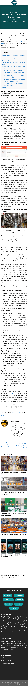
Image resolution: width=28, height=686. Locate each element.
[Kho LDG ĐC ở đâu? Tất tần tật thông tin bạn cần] (14, 463)
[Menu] (2, 3)
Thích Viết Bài (21, 21)
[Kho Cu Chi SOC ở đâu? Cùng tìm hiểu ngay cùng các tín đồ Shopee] (14, 567)
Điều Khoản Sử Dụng (9, 660)
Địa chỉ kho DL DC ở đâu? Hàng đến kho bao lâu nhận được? (21, 446)
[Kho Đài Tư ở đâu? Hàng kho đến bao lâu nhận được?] (14, 484)
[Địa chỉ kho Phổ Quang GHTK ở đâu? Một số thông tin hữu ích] (14, 505)
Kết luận (4, 87)
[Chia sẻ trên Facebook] (9, 407)
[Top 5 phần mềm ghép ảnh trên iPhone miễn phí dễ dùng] (14, 546)
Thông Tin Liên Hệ (8, 666)
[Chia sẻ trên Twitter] (12, 407)
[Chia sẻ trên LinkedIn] (21, 407)
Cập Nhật (16, 12)
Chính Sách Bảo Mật (8, 663)
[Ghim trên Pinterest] (18, 407)
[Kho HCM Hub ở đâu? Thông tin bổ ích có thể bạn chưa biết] (14, 525)
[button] (11, 52)
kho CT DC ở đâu (12, 393)
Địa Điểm (11, 12)
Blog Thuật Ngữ (6, 617)
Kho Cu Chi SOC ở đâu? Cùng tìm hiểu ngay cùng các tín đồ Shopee (13, 576)
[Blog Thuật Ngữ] (14, 2)
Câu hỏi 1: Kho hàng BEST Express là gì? (14, 70)
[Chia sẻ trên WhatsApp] (7, 407)
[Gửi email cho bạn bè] (15, 407)
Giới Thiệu (6, 658)
